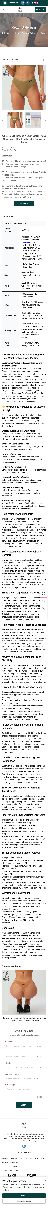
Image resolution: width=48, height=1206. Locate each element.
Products (15, 33)
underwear (26, 242)
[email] (43, 601)
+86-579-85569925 (11, 1171)
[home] (20, 9)
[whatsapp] (43, 593)
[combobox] (9, 1067)
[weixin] (43, 608)
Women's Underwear (30, 33)
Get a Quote (40, 9)
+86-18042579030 (11, 1167)
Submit (24, 1105)
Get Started (24, 203)
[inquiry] (43, 616)
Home (6, 33)
